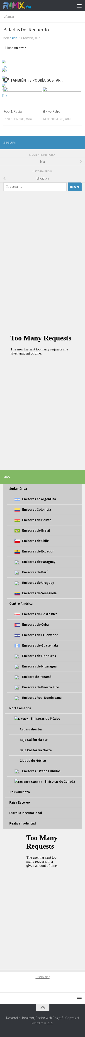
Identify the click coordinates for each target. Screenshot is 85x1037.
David (13, 38)
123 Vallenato (19, 792)
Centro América (21, 603)
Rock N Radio (12, 111)
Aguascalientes (31, 729)
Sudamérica (18, 488)
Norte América (20, 708)
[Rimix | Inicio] (22, 6)
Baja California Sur (34, 739)
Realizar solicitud (22, 823)
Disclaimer (43, 977)
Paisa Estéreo (19, 802)
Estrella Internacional (25, 813)
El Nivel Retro (51, 111)
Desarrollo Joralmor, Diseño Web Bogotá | (35, 1018)
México (8, 17)
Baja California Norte (36, 750)
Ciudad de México (33, 760)
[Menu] (79, 5)
